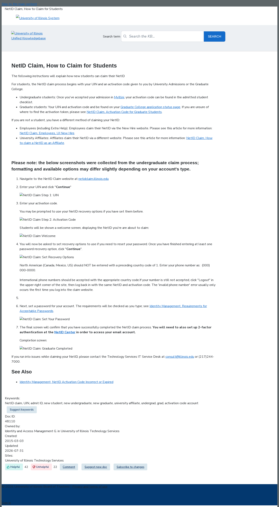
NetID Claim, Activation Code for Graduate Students (124, 112)
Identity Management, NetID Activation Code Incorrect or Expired (66, 382)
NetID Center (64, 332)
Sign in (6, 503)
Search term (111, 36)
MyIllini (119, 97)
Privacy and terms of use (89, 486)
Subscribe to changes (130, 467)
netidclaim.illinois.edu (93, 179)
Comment (69, 467)
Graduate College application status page (150, 107)
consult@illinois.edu (179, 356)
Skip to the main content (19, 4)
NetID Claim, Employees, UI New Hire (47, 133)
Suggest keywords (22, 410)
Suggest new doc (96, 467)
